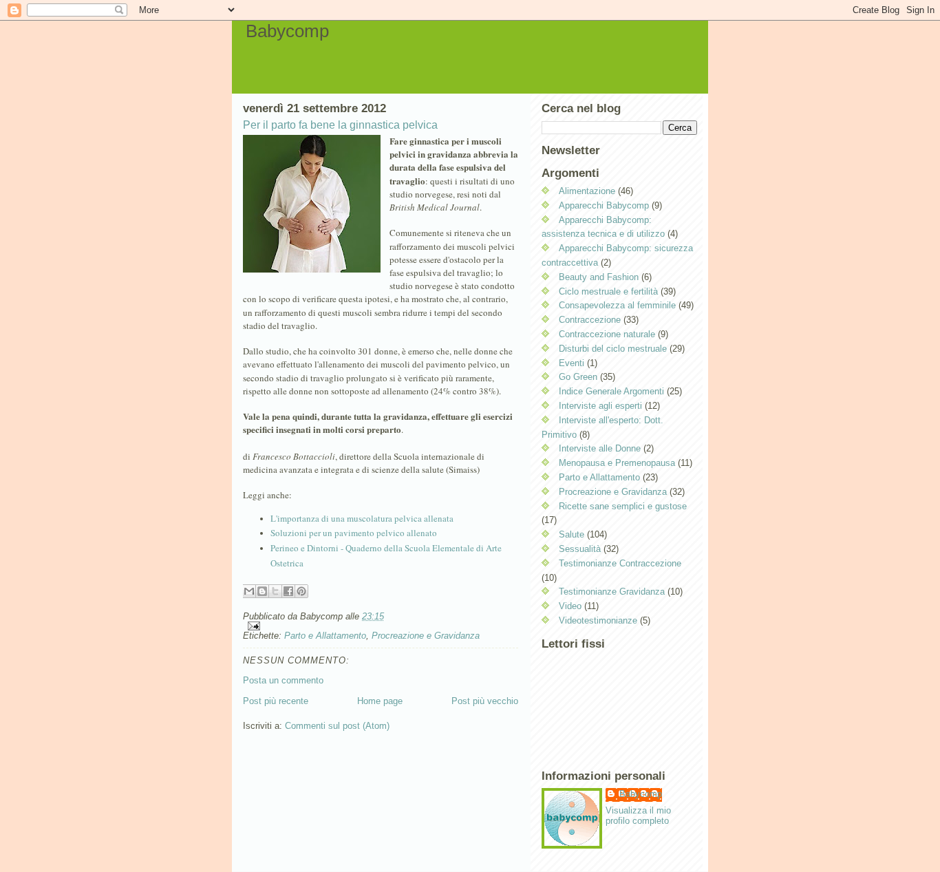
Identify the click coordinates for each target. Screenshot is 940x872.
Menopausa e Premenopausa (617, 463)
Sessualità (580, 549)
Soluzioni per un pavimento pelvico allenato (353, 533)
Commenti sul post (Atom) (337, 726)
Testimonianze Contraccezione (620, 563)
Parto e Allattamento (325, 635)
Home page (380, 701)
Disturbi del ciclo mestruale (613, 348)
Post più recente (275, 701)
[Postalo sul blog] (262, 591)
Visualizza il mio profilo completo (638, 815)
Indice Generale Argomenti (611, 391)
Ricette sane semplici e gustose (623, 506)
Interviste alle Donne (600, 448)
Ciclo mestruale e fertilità (608, 291)
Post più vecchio (484, 701)
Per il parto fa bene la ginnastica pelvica (340, 125)
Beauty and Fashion (599, 277)
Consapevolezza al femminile (617, 305)
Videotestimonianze (598, 620)
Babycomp (287, 31)
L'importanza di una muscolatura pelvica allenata (361, 518)
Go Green (578, 377)
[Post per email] (380, 625)
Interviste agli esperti (600, 406)
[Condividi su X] (275, 591)
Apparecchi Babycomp (604, 205)
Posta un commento (283, 680)
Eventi (571, 363)
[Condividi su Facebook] (288, 591)
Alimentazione (587, 191)
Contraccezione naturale (607, 334)
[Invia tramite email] (249, 591)
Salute (571, 534)
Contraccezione (590, 320)
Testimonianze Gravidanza (612, 591)
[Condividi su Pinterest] (301, 591)
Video (570, 606)
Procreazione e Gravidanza (426, 635)
